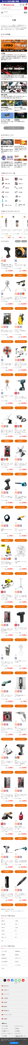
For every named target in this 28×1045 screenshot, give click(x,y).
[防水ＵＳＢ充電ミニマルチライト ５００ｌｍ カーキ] (7, 318)
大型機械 (16, 920)
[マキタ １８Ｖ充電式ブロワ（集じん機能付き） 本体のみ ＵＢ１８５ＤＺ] (21, 484)
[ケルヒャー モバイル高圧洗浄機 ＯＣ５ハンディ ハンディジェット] (21, 285)
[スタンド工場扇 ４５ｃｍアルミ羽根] (21, 650)
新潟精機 (3, 954)
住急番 (17, 1028)
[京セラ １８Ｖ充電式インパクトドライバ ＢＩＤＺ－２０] (7, 484)
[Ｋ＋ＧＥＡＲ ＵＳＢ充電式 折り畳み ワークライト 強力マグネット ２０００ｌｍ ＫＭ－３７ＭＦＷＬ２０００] (7, 882)
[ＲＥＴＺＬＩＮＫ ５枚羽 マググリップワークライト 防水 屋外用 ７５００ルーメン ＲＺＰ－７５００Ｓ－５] (21, 418)
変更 (25, 12)
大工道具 (16, 927)
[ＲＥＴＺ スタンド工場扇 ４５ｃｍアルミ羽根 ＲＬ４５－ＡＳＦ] (7, 285)
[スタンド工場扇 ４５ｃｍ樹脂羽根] (7, 385)
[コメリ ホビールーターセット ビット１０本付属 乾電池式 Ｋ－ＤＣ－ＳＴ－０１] (7, 782)
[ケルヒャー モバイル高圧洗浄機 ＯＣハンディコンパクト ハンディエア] (21, 352)
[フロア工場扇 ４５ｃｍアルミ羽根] (21, 550)
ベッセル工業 (17, 965)
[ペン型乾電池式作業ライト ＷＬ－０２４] (21, 683)
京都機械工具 (17, 951)
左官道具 (3, 930)
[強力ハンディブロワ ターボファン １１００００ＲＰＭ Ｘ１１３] (21, 617)
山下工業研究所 (4, 961)
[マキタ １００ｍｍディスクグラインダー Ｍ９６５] (7, 683)
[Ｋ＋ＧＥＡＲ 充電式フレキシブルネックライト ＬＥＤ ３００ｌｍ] (7, 716)
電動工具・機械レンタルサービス (21, 1036)
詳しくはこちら (24, 1)
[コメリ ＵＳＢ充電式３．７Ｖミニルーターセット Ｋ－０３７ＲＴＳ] (21, 882)
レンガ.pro (5, 1028)
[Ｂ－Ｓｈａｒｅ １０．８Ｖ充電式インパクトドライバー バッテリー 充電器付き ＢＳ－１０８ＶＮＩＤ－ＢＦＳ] (21, 749)
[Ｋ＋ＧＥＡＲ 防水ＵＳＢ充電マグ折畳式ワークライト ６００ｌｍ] (7, 617)
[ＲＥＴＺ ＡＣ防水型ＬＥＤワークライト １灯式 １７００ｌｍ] (7, 749)
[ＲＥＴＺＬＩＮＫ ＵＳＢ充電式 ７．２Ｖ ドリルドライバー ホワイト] (7, 849)
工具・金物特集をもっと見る (14, 128)
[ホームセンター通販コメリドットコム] (8, 5)
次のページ (20, 911)
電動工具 (3, 920)
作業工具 (3, 927)
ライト (16, 934)
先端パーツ (17, 924)
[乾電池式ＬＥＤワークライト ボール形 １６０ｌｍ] (7, 517)
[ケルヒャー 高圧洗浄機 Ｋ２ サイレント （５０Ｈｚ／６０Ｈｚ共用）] (7, 583)
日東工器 (16, 961)
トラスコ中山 (4, 951)
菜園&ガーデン (6, 1030)
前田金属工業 (4, 958)
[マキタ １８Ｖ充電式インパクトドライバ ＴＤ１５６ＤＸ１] (21, 385)
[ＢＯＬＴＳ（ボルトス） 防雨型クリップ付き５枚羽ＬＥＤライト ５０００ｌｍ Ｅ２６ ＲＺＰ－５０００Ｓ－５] (21, 451)
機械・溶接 (3, 924)
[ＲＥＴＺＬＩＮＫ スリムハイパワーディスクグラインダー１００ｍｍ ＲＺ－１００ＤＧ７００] (7, 815)
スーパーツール (4, 965)
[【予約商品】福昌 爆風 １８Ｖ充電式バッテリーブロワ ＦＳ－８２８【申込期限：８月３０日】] (7, 252)
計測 (16, 930)
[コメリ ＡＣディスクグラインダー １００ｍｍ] (21, 517)
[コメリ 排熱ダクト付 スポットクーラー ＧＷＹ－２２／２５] (7, 650)
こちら (8, 1040)
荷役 (16, 937)
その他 (3, 968)
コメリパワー (18, 1033)
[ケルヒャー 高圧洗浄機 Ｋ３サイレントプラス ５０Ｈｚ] (7, 550)
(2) (10, 235)
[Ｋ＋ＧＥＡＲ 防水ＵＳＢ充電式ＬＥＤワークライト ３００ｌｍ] (21, 782)
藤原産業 (16, 954)
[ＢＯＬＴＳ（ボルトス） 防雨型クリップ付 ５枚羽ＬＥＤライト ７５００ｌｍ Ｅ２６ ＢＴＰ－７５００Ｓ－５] (7, 418)
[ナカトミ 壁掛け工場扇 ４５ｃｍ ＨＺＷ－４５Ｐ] (7, 352)
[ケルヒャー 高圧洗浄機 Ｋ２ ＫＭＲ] (21, 318)
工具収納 (3, 934)
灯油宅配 (18, 1030)
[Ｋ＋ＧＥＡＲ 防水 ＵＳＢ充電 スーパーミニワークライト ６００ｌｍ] (7, 451)
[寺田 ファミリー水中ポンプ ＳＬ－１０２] (21, 815)
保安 (2, 940)
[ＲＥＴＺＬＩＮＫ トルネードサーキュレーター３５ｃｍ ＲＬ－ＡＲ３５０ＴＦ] (21, 252)
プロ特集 (5, 1035)
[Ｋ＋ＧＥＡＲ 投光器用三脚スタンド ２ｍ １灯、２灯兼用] (21, 583)
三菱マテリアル (18, 958)
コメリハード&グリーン (8, 1033)
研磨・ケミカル (4, 937)
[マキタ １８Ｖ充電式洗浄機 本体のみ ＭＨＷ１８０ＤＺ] (21, 849)
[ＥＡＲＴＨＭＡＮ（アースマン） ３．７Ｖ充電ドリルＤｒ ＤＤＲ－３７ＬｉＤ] (21, 716)
